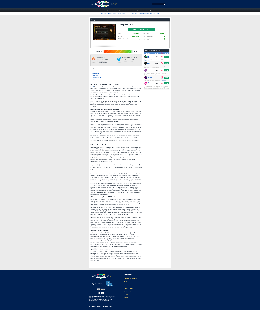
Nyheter (156, 10)
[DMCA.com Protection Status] (101, 289)
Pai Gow (145, 13)
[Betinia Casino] (145, 63)
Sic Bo (130, 13)
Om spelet (94, 71)
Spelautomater (104, 13)
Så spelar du (95, 75)
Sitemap (126, 297)
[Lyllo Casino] (145, 83)
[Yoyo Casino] (145, 70)
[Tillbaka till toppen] (257, 308)
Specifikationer (96, 73)
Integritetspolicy (128, 288)
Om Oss (126, 282)
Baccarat (123, 13)
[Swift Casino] (145, 56)
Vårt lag (126, 294)
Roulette (119, 13)
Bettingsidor (150, 10)
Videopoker (115, 13)
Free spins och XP (96, 77)
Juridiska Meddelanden (130, 278)
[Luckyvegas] (145, 77)
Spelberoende (128, 291)
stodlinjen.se (146, 60)
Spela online (95, 81)
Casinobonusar (129, 10)
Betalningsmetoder (120, 10)
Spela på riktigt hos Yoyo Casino (141, 29)
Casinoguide (136, 10)
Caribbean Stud (156, 13)
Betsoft (92, 87)
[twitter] (99, 293)
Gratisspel (144, 10)
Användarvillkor (128, 285)
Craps (127, 13)
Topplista (107, 10)
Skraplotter (140, 13)
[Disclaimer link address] (99, 284)
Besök (166, 56)
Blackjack (110, 13)
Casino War (149, 13)
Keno (133, 13)
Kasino (112, 10)
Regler (162, 78)
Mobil (93, 79)
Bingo (136, 13)
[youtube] (102, 293)
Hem (103, 10)
